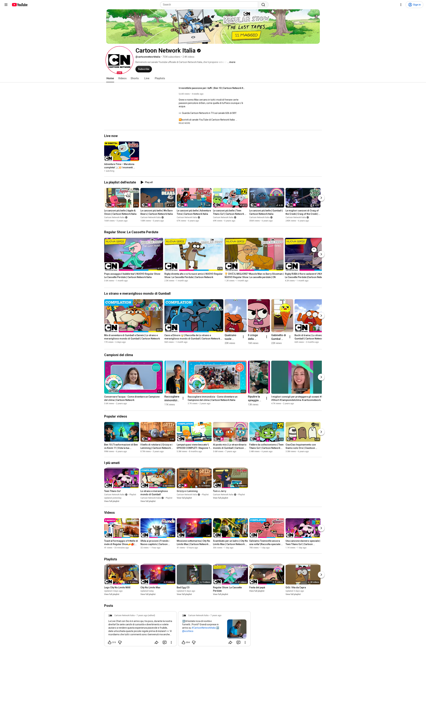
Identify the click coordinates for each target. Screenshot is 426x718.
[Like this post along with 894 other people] (183, 642)
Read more (184, 123)
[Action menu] (171, 642)
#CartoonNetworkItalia (204, 627)
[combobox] (210, 5)
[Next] (321, 197)
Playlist (132, 494)
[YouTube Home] (19, 4)
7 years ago (216, 615)
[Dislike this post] (119, 642)
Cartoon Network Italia (114, 217)
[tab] (110, 78)
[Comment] (164, 642)
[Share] (156, 642)
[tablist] (213, 78)
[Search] (263, 4)
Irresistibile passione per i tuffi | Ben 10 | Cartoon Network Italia (212, 88)
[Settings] (401, 5)
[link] (140, 629)
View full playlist (111, 501)
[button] (119, 60)
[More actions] (243, 336)
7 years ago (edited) (146, 615)
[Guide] (6, 5)
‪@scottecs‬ (187, 631)
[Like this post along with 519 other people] (109, 642)
